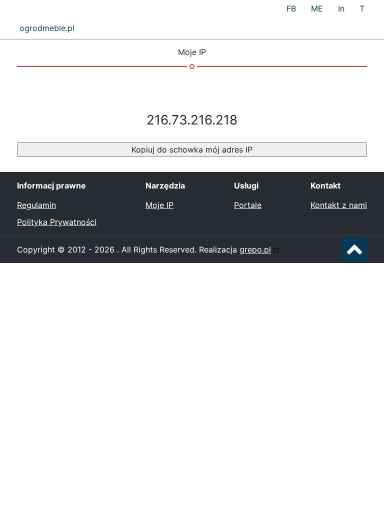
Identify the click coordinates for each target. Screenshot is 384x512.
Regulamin (36, 205)
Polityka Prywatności (56, 222)
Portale (248, 205)
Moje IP (160, 205)
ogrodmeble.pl (47, 28)
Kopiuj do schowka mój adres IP (192, 149)
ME (317, 9)
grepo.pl (255, 249)
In (341, 9)
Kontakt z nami (338, 205)
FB (291, 9)
